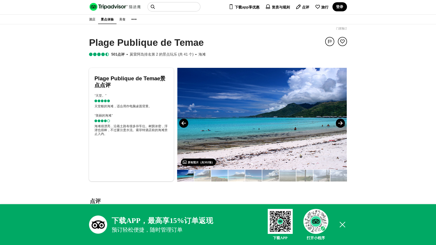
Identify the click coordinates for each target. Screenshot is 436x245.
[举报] (329, 41)
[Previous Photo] (183, 123)
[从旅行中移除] (342, 41)
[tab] (95, 201)
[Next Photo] (340, 123)
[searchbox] (174, 6)
